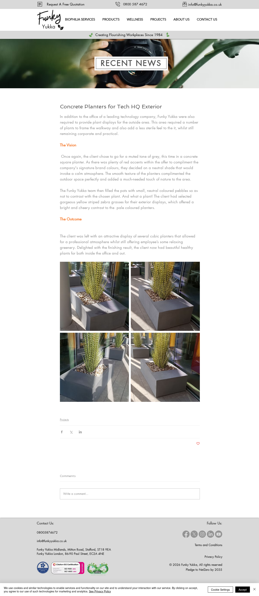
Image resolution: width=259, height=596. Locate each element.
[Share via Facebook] (62, 432)
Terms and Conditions (208, 545)
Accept (243, 589)
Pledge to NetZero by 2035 (204, 570)
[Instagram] (202, 534)
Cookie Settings (220, 589)
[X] (194, 534)
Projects (64, 419)
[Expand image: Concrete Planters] (94, 296)
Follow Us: (214, 523)
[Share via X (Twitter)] (71, 432)
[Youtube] (218, 534)
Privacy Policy (213, 557)
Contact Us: (45, 523)
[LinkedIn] (210, 534)
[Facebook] (186, 534)
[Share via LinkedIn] (80, 432)
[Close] (254, 589)
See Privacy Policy (100, 591)
